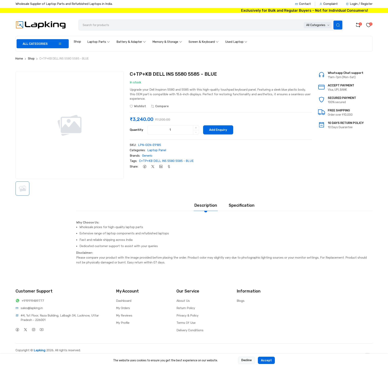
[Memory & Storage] (167, 38)
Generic (147, 155)
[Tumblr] (169, 166)
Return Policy (185, 308)
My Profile (123, 323)
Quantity (136, 130)
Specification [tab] (241, 205)
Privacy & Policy (187, 315)
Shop (77, 41)
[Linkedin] (160, 166)
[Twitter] (152, 166)
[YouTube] (41, 329)
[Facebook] (144, 166)
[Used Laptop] (236, 38)
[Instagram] (33, 329)
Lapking (39, 350)
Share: (134, 166)
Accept (266, 360)
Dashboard (123, 301)
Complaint (330, 4)
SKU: (133, 145)
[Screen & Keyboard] (203, 38)
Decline (246, 360)
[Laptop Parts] (98, 38)
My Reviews (124, 315)
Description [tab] (205, 205)
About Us (183, 301)
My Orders (123, 308)
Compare (162, 106)
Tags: (133, 161)
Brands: (135, 155)
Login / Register (361, 4)
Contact (305, 4)
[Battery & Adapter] (131, 38)
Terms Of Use (186, 323)
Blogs (241, 301)
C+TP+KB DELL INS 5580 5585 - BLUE (166, 161)
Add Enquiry (218, 130)
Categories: (138, 150)
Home (19, 58)
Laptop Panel (156, 150)
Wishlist (140, 106)
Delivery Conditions (189, 330)
